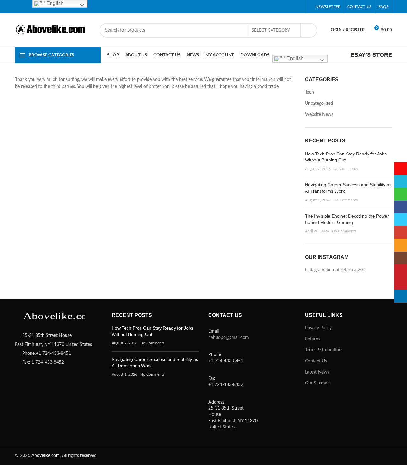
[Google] (251, 7)
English (294, 58)
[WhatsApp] (282, 7)
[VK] (290, 7)
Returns (312, 339)
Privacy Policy (318, 328)
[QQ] (219, 7)
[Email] (259, 7)
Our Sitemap (317, 383)
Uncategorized (319, 103)
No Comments (346, 169)
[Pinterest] (267, 7)
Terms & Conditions (324, 350)
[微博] (211, 7)
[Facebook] (235, 7)
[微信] (227, 7)
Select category (271, 30)
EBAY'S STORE (371, 55)
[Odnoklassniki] (275, 7)
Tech (309, 92)
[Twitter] (243, 7)
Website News (319, 114)
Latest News (317, 372)
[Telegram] (298, 7)
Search (309, 30)
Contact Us (316, 361)
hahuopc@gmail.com (228, 337)
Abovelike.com (45, 456)
